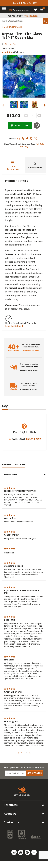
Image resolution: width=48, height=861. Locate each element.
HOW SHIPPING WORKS (29, 390)
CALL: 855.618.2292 (31, 351)
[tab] (12, 165)
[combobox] (24, 21)
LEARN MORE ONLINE (29, 370)
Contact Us (11, 822)
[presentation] (14, 104)
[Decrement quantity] (26, 116)
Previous (3, 105)
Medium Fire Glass (12, 26)
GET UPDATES (34, 773)
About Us (10, 813)
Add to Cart (22, 125)
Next (44, 105)
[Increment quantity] (39, 116)
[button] (18, 138)
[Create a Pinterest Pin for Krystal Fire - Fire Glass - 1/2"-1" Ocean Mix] (31, 138)
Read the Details (13, 325)
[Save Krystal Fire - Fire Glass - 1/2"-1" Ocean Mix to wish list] (37, 125)
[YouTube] (21, 852)
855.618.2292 (33, 439)
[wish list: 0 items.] (35, 9)
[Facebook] (34, 852)
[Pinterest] (27, 852)
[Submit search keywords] (45, 21)
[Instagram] (14, 852)
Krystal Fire (10, 44)
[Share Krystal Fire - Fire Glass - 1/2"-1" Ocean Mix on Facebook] (27, 138)
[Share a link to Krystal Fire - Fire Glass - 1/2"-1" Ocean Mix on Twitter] (35, 138)
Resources (11, 805)
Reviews (21, 52)
